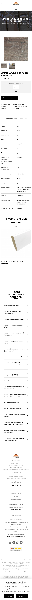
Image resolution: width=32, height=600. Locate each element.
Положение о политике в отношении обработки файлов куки (16, 530)
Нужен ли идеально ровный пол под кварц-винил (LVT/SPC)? (15, 374)
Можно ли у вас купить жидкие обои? (13, 326)
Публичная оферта (16, 515)
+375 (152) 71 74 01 (16, 474)
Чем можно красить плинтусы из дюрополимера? (14, 388)
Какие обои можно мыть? (11, 305)
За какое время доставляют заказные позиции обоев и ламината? (15, 396)
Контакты (16, 502)
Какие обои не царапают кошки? (14, 319)
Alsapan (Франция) (18, 104)
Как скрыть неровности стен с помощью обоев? (13, 312)
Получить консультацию (10, 98)
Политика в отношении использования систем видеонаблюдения (16, 523)
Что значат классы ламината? (13, 357)
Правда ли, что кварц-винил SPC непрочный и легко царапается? (14, 423)
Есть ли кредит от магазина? (12, 408)
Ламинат (6, 23)
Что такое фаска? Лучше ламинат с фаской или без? (14, 350)
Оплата (16, 491)
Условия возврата (16, 499)
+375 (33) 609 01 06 (16, 481)
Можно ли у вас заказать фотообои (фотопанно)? (14, 334)
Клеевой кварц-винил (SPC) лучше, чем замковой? (14, 431)
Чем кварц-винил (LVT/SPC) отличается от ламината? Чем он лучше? (14, 365)
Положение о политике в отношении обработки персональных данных (16, 518)
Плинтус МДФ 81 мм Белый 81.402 (12, 261)
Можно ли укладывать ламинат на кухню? (14, 342)
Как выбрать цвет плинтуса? (12, 381)
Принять (9, 596)
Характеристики (11, 118)
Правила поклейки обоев (16, 504)
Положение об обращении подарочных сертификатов (16, 527)
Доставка (16, 496)
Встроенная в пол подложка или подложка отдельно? (14, 439)
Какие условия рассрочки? (12, 402)
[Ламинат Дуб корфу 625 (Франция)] (16, 49)
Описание (23, 118)
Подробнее (25, 591)
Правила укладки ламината (16, 507)
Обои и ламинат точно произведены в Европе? (15, 415)
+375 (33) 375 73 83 (16, 472)
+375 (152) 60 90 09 (16, 482)
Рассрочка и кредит (16, 493)
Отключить (22, 596)
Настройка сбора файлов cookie (15, 534)
